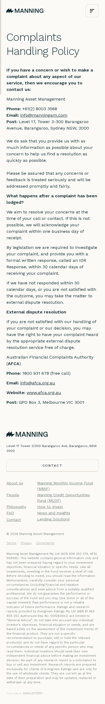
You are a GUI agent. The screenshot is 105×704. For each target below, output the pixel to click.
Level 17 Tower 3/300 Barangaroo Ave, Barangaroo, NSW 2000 (51, 448)
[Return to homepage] (25, 10)
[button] (92, 10)
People (12, 495)
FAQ (10, 513)
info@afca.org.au (37, 382)
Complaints (45, 543)
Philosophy (16, 507)
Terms (11, 543)
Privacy (26, 543)
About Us (14, 483)
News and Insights (53, 513)
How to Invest (50, 507)
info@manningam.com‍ (43, 115)
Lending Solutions (53, 519)
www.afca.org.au (44, 392)
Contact (13, 519)
